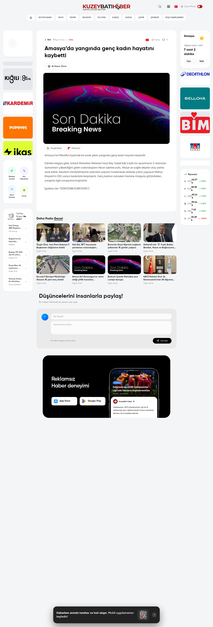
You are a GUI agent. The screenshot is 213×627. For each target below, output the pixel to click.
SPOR (60, 18)
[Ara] (160, 6)
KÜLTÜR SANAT (45, 18)
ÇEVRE (141, 18)
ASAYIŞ (115, 18)
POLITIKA (102, 18)
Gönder (164, 341)
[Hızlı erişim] (168, 6)
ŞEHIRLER (155, 18)
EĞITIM (73, 18)
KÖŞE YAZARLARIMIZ (174, 18)
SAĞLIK (128, 18)
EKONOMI (86, 18)
